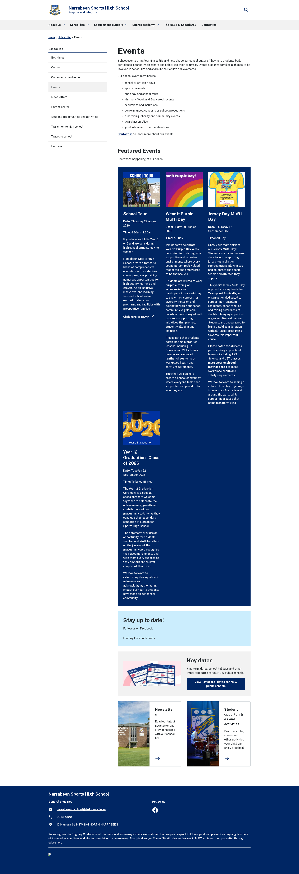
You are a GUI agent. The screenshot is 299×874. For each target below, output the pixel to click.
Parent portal (60, 107)
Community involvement (67, 77)
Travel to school (61, 136)
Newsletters (164, 711)
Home (51, 37)
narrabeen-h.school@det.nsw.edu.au (81, 809)
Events (55, 87)
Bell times (57, 57)
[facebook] (155, 812)
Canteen (56, 67)
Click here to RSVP (139, 316)
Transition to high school (67, 126)
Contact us (125, 134)
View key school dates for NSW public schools (215, 684)
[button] (56, 25)
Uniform (56, 146)
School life (64, 37)
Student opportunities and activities (233, 716)
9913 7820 (64, 817)
